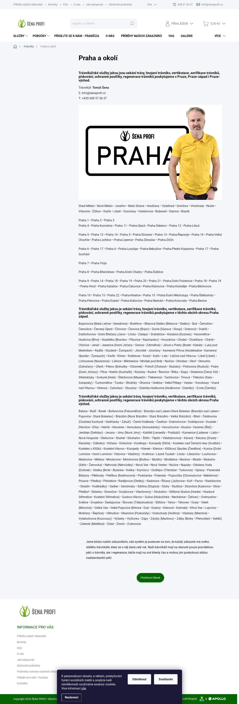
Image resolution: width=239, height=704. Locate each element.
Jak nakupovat (94, 4)
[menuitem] (21, 36)
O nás (77, 4)
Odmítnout (139, 679)
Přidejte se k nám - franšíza (32, 677)
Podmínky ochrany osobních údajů (37, 671)
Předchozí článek (150, 577)
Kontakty (22, 683)
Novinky (53, 4)
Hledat (132, 23)
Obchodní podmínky (120, 4)
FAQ (65, 4)
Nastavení (71, 697)
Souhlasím (166, 679)
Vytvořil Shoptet (188, 698)
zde (83, 688)
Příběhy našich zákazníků (28, 4)
